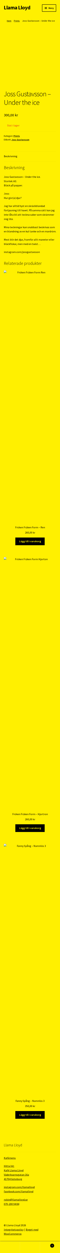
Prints (17, 20)
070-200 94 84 (11, 1204)
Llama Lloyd (17, 7)
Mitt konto (10, 1247)
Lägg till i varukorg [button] (30, 541)
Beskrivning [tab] (10, 156)
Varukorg (46, 1244)
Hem (9, 20)
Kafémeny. (10, 1158)
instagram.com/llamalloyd (19, 1187)
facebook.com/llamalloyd (18, 1191)
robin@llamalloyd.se (16, 1199)
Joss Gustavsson (20, 139)
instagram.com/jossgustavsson (22, 252)
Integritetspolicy (14, 1229)
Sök (30, 1247)
